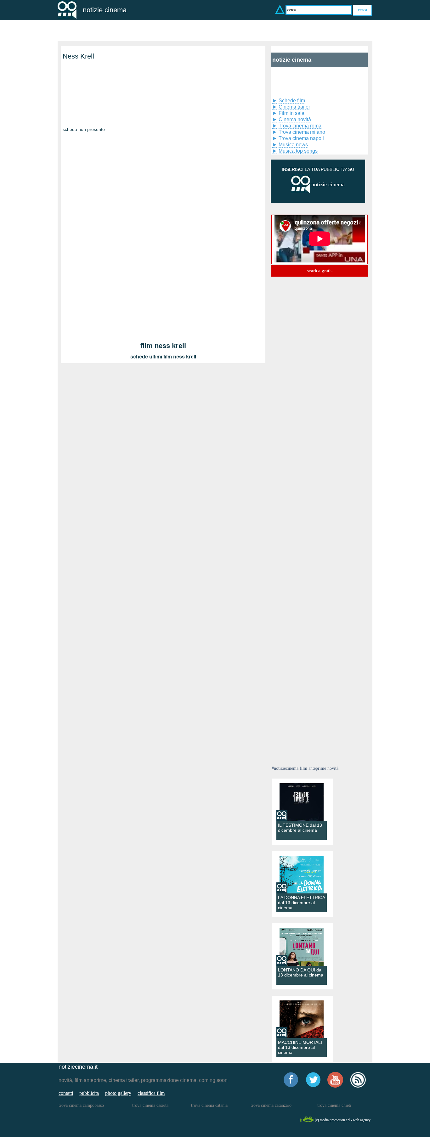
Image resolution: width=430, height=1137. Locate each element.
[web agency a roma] (306, 1121)
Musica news (293, 144)
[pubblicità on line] (300, 191)
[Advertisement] (94, 100)
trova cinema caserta (150, 1105)
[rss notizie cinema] (358, 1086)
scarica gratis (319, 270)
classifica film (151, 1093)
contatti (66, 1093)
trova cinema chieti (334, 1105)
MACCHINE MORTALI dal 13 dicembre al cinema (300, 1047)
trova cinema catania (209, 1105)
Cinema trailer (294, 107)
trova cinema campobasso (81, 1105)
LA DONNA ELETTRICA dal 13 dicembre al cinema (301, 902)
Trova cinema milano (302, 132)
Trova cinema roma (300, 125)
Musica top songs (298, 151)
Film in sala (291, 113)
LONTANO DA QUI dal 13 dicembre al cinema (300, 972)
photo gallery (118, 1093)
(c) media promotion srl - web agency (343, 1120)
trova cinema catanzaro (271, 1105)
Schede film (292, 100)
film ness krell (163, 346)
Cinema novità (295, 119)
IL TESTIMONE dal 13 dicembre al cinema (300, 828)
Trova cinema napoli (301, 138)
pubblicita (89, 1093)
